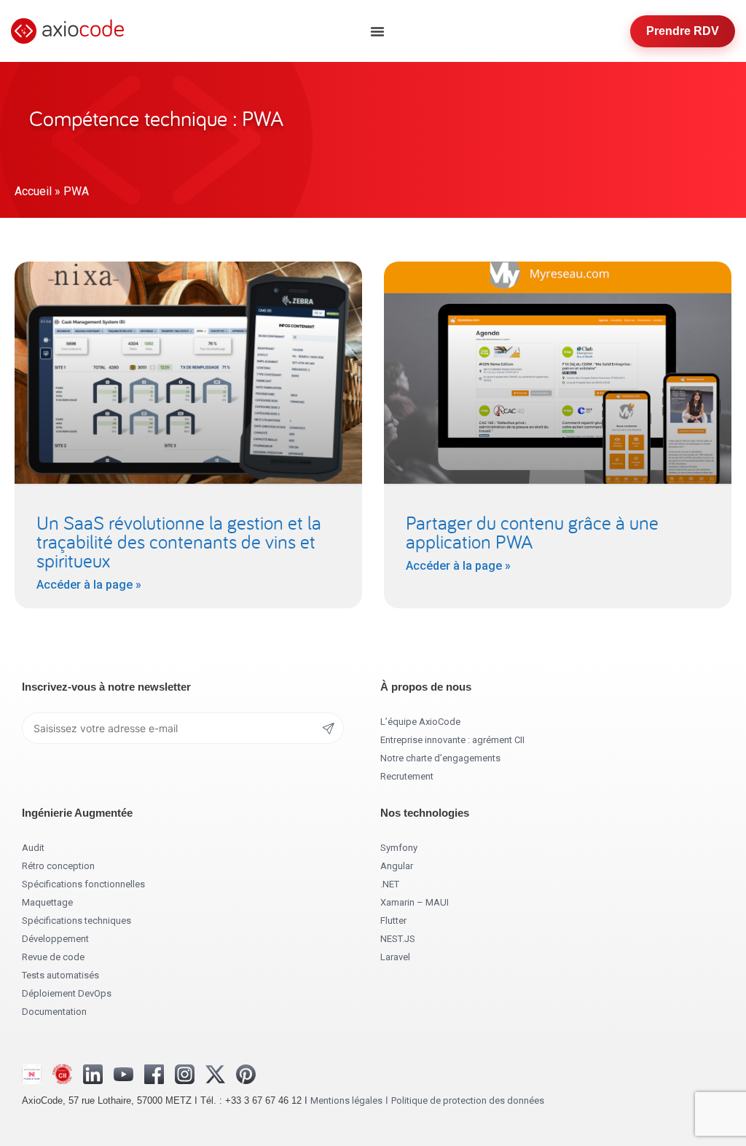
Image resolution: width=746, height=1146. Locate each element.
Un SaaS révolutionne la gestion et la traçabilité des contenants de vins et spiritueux (178, 541)
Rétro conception (58, 865)
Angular (396, 865)
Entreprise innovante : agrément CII (452, 739)
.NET (389, 884)
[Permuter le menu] (377, 31)
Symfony (398, 847)
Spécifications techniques (76, 920)
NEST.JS (397, 938)
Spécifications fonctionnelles (83, 884)
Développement (55, 938)
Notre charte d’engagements (440, 758)
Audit (33, 847)
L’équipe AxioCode (420, 721)
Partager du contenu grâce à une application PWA (532, 532)
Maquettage (47, 902)
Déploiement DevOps (66, 993)
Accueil (33, 191)
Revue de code (53, 956)
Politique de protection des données (467, 1100)
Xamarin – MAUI (414, 902)
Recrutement (406, 776)
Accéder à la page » (88, 585)
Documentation (54, 1011)
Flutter (393, 920)
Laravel (395, 956)
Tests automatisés (60, 975)
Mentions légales (346, 1100)
